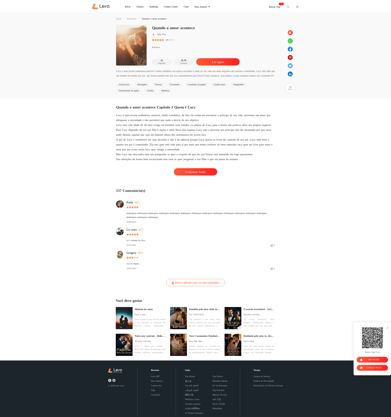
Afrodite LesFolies (251, 314)
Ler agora (218, 62)
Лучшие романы (192, 404)
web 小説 (216, 399)
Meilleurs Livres (192, 399)
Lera (122, 386)
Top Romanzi (218, 390)
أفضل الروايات (191, 390)
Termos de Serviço (262, 376)
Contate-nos (156, 385)
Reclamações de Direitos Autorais (268, 385)
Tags (153, 390)
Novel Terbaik (218, 404)
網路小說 (189, 395)
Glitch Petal (248, 341)
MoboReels (217, 408)
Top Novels (190, 376)
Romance (131, 18)
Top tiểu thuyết (191, 385)
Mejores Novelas (219, 395)
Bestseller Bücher (220, 381)
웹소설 (188, 381)
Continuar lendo (195, 172)
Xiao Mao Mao (195, 341)
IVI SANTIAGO (196, 314)
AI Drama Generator (194, 413)
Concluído (155, 395)
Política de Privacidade (264, 381)
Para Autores (156, 381)
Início (119, 18)
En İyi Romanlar (219, 385)
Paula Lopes (140, 314)
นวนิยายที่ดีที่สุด (192, 408)
